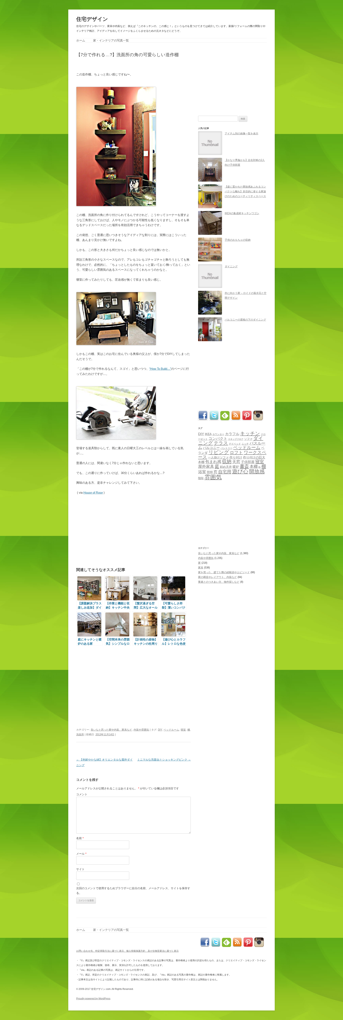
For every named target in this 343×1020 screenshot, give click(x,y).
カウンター (218, 434)
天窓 (236, 461)
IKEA (208, 434)
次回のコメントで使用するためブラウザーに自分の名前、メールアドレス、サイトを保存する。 (133, 891)
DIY (160, 729)
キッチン (250, 433)
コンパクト (217, 438)
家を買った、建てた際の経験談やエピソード (224, 572)
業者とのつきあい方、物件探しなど (218, 581)
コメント (81, 794)
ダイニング (231, 266)
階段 (201, 478)
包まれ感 (213, 461)
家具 (200, 567)
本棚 (254, 466)
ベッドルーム (171, 729)
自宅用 (224, 471)
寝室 (183, 729)
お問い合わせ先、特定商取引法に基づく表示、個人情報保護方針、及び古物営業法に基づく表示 (127, 951)
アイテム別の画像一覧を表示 (241, 133)
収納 (226, 461)
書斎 (244, 466)
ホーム (80, 40)
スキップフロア (235, 439)
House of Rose (93, 492)
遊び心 (240, 471)
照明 (210, 472)
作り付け (235, 457)
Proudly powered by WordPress (93, 998)
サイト (80, 869)
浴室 (202, 472)
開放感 (257, 471)
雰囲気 (213, 477)
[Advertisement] (122, 64)
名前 (80, 838)
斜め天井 (226, 466)
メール (81, 853)
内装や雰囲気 (141, 729)
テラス (221, 443)
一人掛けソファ (218, 457)
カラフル (232, 434)
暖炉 (236, 466)
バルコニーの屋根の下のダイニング (245, 319)
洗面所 (80, 734)
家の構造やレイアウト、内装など (217, 577)
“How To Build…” (160, 368)
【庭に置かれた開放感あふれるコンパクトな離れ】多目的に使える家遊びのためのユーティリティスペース (245, 191)
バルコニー (211, 448)
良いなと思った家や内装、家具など (111, 729)
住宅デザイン (92, 19)
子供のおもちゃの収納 (238, 239)
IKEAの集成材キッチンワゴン (242, 213)
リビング (218, 452)
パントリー (226, 448)
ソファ (248, 438)
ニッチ (245, 443)
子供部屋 (247, 462)
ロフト (236, 452)
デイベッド (235, 443)
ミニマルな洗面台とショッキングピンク (164, 759)
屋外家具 (206, 466)
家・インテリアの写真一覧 (111, 40)
